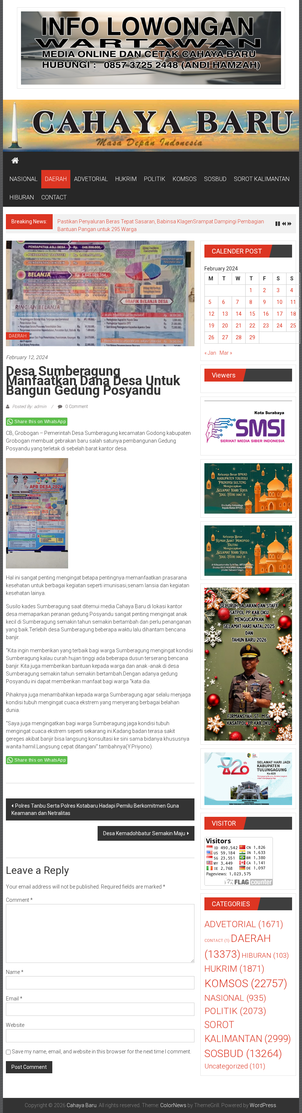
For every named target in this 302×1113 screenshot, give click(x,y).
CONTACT (54, 197)
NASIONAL (24, 179)
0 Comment (76, 406)
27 (225, 337)
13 (225, 314)
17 (279, 314)
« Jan (210, 353)
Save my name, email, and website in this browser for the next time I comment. (101, 1051)
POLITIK (154, 179)
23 (266, 326)
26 (211, 337)
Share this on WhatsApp (40, 421)
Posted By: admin (29, 406)
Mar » (226, 353)
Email (14, 999)
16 (266, 314)
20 (225, 326)
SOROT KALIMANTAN (261, 179)
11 (293, 302)
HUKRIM (126, 179)
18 (293, 314)
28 (239, 337)
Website (15, 1025)
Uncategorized (234, 1066)
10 (279, 302)
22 (252, 326)
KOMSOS (185, 179)
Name (15, 972)
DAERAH (56, 179)
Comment (19, 900)
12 (211, 314)
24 (279, 326)
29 (252, 337)
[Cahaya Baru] (15, 161)
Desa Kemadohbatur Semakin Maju (144, 833)
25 (293, 326)
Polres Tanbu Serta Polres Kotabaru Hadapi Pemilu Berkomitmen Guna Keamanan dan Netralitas (95, 809)
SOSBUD (215, 179)
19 (211, 326)
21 (239, 326)
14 (239, 314)
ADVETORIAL (91, 179)
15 (252, 314)
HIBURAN (22, 197)
